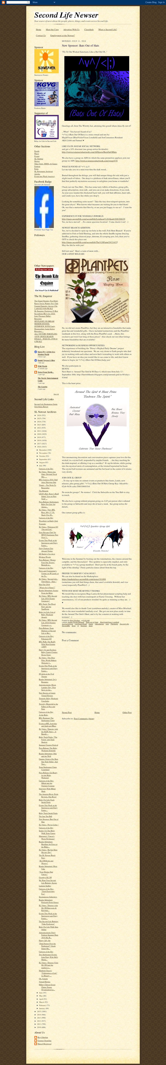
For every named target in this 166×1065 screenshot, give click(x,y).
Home (38, 29)
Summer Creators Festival (48, 745)
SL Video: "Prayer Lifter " (49, 824)
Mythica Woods (45, 557)
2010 (39, 1027)
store (91, 626)
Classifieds (89, 29)
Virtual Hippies (44, 981)
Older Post (127, 712)
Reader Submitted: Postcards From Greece (49, 901)
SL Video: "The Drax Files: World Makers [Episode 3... (47, 660)
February (43, 1005)
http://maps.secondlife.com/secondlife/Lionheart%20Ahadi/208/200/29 (93, 218)
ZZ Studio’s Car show (47, 554)
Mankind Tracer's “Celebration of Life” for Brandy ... (48, 973)
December (43, 450)
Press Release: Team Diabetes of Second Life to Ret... (47, 630)
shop (74, 626)
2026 (39, 415)
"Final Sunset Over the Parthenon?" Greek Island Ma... (47, 946)
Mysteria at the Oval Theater (46, 675)
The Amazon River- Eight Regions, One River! (48, 795)
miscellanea (99, 624)
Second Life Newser (42, 185)
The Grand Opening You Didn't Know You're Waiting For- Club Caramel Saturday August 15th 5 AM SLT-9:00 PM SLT (46, 305)
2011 (39, 1024)
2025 (39, 418)
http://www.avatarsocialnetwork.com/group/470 (97, 160)
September (43, 459)
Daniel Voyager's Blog (46, 360)
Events (36, 156)
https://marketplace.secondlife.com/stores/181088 (84, 579)
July (41, 465)
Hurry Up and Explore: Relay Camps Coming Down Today (48, 652)
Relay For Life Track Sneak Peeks (46, 801)
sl (78, 626)
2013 (39, 1017)
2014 (39, 1014)
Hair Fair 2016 (44, 584)
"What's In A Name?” (47, 587)
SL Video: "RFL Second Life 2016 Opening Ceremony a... (48, 622)
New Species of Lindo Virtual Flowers (47, 694)
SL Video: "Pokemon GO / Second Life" (48, 528)
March (42, 1002)
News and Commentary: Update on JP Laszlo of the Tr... (49, 573)
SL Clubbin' (38, 158)
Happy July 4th (44, 940)
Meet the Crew (52, 29)
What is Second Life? (107, 29)
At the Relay (43, 715)
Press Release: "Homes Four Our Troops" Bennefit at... (47, 562)
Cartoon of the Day (46, 468)
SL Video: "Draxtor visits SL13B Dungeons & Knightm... (48, 908)
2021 (39, 431)
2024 (39, 421)
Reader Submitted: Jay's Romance (48, 680)
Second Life (124, 624)
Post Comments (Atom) (84, 718)
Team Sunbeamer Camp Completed (48, 768)
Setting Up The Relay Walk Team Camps (47, 831)
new (107, 624)
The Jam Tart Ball (45, 816)
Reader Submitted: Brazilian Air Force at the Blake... (48, 844)
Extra (36, 169)
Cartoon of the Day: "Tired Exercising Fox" (47, 891)
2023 (39, 424)
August (42, 462)
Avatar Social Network (76, 622)
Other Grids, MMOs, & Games (45, 163)
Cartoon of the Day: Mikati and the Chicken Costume (46, 783)
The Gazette (42, 386)
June (41, 992)
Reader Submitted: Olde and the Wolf (48, 754)
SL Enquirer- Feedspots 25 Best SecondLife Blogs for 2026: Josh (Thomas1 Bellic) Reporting (46, 315)
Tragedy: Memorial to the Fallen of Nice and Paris (48, 706)
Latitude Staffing (45, 886)
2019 (39, 437)
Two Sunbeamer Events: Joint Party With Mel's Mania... (48, 957)
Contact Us (41, 35)
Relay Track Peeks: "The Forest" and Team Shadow (48, 739)
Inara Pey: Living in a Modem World (46, 353)
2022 (39, 428)
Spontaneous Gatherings (48, 897)
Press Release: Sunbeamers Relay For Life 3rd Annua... (49, 504)
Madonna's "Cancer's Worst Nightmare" (47, 837)
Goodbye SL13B (45, 877)
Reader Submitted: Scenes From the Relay (48, 591)
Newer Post (67, 712)
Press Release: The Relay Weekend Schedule (48, 749)
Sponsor (84, 626)
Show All (56, 394)
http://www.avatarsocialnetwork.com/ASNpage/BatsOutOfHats (89, 152)
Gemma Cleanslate (44, 1040)
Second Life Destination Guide (45, 404)
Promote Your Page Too (43, 230)
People (36, 151)
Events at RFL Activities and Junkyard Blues (48, 724)
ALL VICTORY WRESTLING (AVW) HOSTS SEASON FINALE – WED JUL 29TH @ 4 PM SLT (46, 338)
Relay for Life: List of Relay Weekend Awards (47, 614)
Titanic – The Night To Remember (47, 486)
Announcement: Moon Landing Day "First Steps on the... (47, 687)
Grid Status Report (41, 406)
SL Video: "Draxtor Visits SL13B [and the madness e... (48, 965)
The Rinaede (43, 491)
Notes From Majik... (46, 372)
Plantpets (114, 624)
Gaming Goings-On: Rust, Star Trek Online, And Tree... (48, 761)
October (42, 456)
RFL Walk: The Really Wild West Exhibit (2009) (47, 644)
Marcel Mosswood (44, 1044)
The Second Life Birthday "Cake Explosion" (48, 922)
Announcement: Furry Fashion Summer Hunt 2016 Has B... (48, 935)
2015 (39, 1011)
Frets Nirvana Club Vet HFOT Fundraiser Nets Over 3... (48, 535)
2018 (39, 440)
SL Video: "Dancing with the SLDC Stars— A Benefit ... (48, 731)
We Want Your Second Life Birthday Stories (48, 881)
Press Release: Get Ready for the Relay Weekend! (48, 775)
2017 (39, 443)
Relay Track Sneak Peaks (48, 813)
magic (91, 624)
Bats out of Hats (92, 622)
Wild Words (42, 366)
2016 (39, 446)
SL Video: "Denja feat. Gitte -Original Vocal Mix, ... (48, 474)
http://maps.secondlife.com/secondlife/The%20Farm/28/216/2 (89, 242)
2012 (39, 1021)
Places (36, 153)
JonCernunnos (67, 624)
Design (37, 161)
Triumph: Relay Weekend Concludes (48, 699)
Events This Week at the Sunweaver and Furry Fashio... (48, 542)
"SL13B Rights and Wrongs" (46, 862)
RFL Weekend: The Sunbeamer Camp (47, 719)
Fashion (37, 166)
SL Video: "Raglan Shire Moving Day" (48, 851)
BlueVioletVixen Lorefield (109, 622)
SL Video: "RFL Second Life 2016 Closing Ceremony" (48, 598)
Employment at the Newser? (62, 35)
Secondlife (66, 626)
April (41, 999)
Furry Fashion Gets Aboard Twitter (46, 549)
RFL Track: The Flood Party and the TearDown (47, 606)
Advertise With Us (71, 29)
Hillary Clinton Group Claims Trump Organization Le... (47, 987)
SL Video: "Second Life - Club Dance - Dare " (48, 580)
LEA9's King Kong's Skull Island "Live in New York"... (49, 496)
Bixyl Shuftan (43, 1037)
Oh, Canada (43, 978)
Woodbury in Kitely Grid (48, 521)
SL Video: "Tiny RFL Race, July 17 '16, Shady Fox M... (47, 512)
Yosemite (42, 524)
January (42, 1008)
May (41, 996)
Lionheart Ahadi (81, 624)
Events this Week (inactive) (44, 176)
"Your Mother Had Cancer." (46, 873)
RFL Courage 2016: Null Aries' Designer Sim (48, 480)
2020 (39, 434)
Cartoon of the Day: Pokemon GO (46, 637)
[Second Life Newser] (44, 227)
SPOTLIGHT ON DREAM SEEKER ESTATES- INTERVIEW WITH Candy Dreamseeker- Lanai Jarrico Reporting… (44, 326)
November (43, 453)
